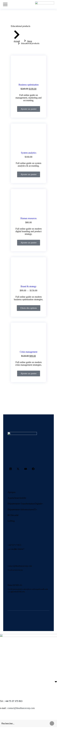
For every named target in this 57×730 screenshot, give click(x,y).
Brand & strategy (28, 286)
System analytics (28, 153)
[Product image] (28, 70)
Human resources (28, 218)
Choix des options (28, 308)
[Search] (52, 723)
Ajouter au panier (29, 109)
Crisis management (28, 352)
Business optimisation (29, 84)
